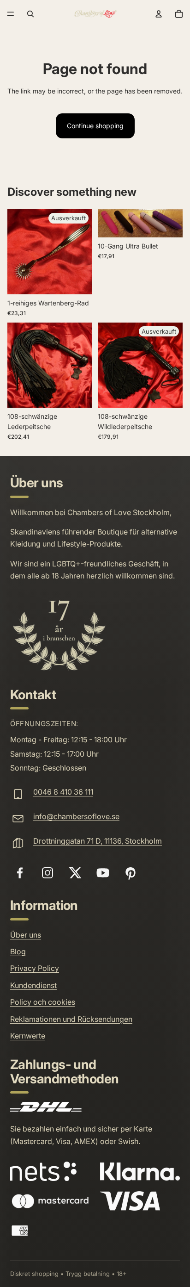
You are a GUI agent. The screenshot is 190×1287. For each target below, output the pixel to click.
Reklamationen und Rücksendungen (71, 1019)
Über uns (25, 934)
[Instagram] (47, 873)
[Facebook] (20, 873)
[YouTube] (103, 873)
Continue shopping (95, 126)
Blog (18, 951)
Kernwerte (27, 1035)
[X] (75, 873)
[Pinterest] (130, 873)
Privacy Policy (34, 968)
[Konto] (158, 14)
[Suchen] (30, 14)
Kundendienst (33, 985)
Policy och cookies (42, 1002)
